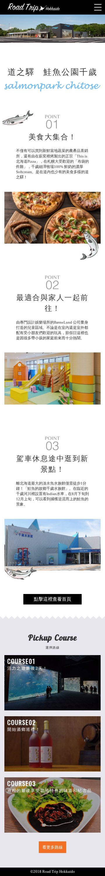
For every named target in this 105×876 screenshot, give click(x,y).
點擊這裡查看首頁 (52, 599)
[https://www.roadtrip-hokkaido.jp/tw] (52, 7)
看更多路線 (52, 847)
